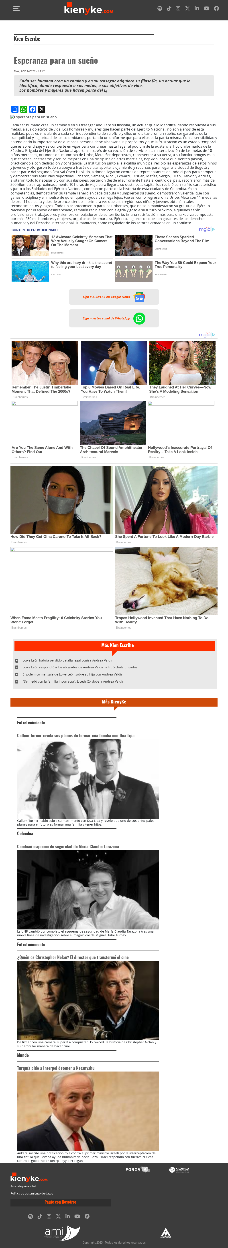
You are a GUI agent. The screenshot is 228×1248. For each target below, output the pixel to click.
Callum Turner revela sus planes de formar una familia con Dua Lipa (75, 736)
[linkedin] (197, 9)
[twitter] (187, 9)
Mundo (23, 1056)
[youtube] (206, 9)
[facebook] (216, 9)
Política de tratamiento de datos (31, 1193)
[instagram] (178, 9)
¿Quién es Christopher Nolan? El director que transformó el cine (73, 958)
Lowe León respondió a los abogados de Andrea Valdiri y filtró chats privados (80, 667)
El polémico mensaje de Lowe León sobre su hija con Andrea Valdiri (73, 674)
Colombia (25, 834)
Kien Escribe (27, 39)
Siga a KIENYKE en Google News (107, 297)
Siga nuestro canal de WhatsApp (107, 318)
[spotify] (159, 9)
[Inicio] (88, 8)
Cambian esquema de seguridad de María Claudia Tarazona (68, 847)
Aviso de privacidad (23, 1186)
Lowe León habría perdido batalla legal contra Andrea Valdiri (68, 660)
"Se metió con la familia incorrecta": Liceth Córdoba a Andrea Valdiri (73, 681)
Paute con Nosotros (61, 1202)
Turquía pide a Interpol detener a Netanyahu (56, 1068)
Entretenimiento (31, 723)
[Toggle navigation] (16, 8)
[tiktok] (169, 9)
